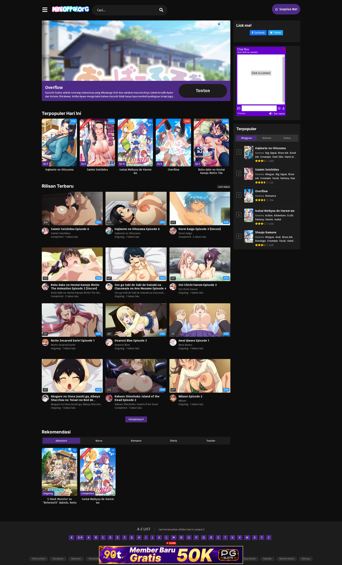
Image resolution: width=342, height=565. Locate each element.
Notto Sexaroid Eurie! (63, 344)
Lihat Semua (224, 187)
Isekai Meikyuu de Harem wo (274, 211)
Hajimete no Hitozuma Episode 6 (137, 229)
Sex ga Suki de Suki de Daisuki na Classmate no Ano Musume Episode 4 (140, 286)
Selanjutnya (135, 419)
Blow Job (283, 152)
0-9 (80, 537)
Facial (275, 178)
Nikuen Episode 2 (190, 396)
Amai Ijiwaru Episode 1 (194, 340)
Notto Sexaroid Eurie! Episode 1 (72, 340)
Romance (136, 440)
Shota (173, 440)
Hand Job (290, 156)
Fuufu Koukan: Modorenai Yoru (77, 87)
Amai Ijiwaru (185, 344)
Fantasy (284, 178)
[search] (161, 10)
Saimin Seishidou (60, 233)
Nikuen (182, 400)
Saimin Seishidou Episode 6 (70, 229)
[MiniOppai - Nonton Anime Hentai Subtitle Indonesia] (70, 11)
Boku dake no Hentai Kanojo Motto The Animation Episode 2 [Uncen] (75, 286)
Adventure (61, 440)
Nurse (98, 440)
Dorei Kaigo (185, 233)
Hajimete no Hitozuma (127, 233)
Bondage (260, 240)
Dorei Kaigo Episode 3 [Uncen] (200, 229)
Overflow (261, 191)
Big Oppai (270, 152)
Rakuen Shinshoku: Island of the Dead (136, 404)
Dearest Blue (122, 344)
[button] (213, 24)
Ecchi (290, 215)
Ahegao (269, 174)
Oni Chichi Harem (188, 289)
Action (269, 215)
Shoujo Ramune (265, 232)
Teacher (210, 440)
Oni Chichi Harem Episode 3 (198, 285)
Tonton (203, 90)
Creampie (265, 156)
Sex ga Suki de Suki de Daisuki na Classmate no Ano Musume (149, 292)
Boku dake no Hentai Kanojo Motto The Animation (79, 292)
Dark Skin (277, 156)
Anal (278, 237)
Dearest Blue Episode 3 (131, 340)
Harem (269, 219)
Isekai (277, 219)
